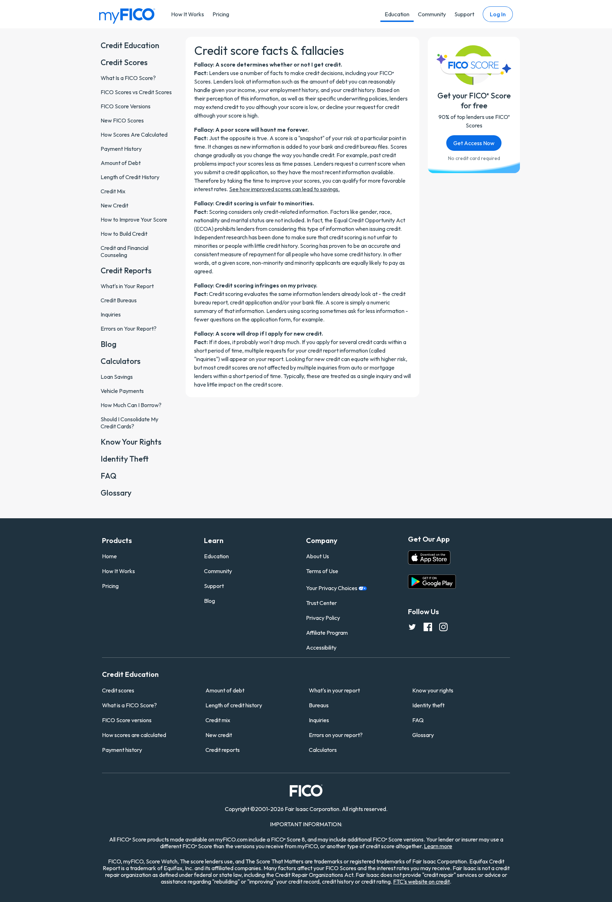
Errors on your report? (336, 734)
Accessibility (321, 647)
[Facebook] (428, 626)
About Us (317, 556)
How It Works (187, 14)
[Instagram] (443, 626)
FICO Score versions (127, 720)
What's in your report (334, 690)
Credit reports (222, 749)
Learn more (438, 846)
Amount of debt (224, 690)
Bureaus (319, 705)
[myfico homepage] (127, 15)
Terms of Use (322, 571)
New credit (218, 734)
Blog (209, 600)
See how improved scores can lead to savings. (284, 189)
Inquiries (319, 720)
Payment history (122, 749)
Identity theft (428, 705)
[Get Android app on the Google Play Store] (432, 581)
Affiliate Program (327, 632)
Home (109, 556)
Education (397, 14)
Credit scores (118, 690)
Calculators (323, 749)
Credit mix (217, 720)
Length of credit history (233, 705)
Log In (498, 14)
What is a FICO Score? (129, 705)
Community (432, 14)
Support (464, 14)
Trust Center (321, 602)
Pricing (220, 14)
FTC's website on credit (421, 881)
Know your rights (432, 690)
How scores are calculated (134, 734)
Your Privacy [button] (332, 588)
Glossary (423, 734)
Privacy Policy (323, 617)
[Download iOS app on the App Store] (429, 557)
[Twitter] (412, 626)
